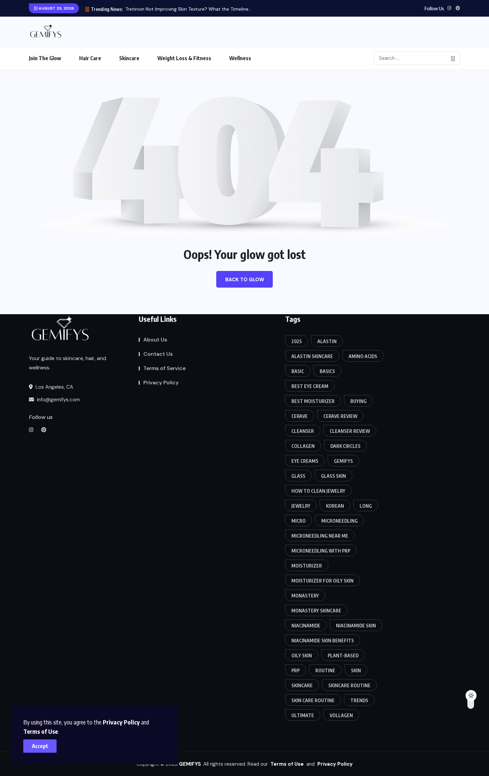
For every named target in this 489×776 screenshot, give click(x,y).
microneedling (339, 521)
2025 (296, 341)
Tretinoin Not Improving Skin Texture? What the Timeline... (188, 9)
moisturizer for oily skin (322, 580)
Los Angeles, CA (53, 387)
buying (358, 401)
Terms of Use (40, 731)
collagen (303, 446)
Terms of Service (164, 368)
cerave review (340, 416)
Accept (40, 746)
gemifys (343, 461)
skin (356, 670)
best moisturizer (313, 401)
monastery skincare (316, 610)
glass (298, 476)
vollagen (341, 715)
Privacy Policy (121, 722)
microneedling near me (319, 536)
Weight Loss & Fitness (184, 58)
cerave (299, 416)
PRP (295, 670)
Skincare (129, 58)
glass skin (333, 476)
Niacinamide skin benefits (322, 640)
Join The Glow (45, 58)
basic (297, 371)
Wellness (240, 58)
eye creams (304, 461)
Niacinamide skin (356, 625)
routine (325, 670)
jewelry (300, 506)
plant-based (343, 655)
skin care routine (313, 700)
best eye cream (309, 386)
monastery (305, 595)
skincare (302, 685)
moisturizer (306, 566)
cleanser (302, 431)
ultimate (302, 715)
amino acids (363, 356)
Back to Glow (244, 279)
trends (359, 700)
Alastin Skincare (312, 356)
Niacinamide (305, 625)
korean (335, 506)
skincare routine (349, 685)
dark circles (345, 446)
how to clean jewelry (318, 491)
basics (327, 371)
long (366, 506)
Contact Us (158, 353)
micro (298, 521)
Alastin (327, 341)
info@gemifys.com (58, 399)
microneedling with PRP (320, 551)
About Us (155, 339)
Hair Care (90, 58)
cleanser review (350, 431)
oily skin (301, 655)
